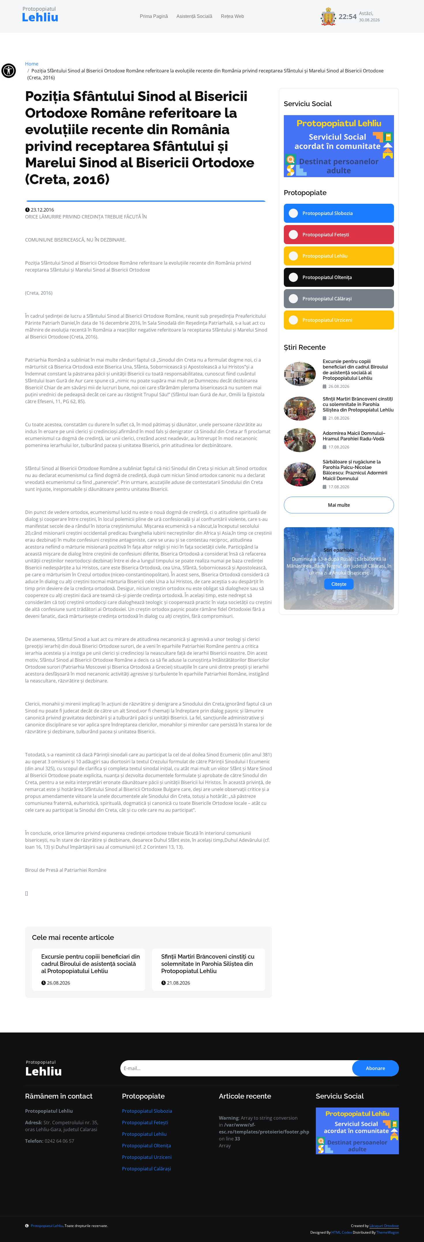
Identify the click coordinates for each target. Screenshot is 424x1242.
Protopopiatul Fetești (145, 1122)
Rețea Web (232, 16)
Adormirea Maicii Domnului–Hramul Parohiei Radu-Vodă (354, 436)
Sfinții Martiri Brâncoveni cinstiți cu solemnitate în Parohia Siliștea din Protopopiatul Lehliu (207, 963)
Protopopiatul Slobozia (147, 1111)
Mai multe (339, 505)
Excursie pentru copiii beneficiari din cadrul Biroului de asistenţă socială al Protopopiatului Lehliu (90, 963)
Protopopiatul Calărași (146, 1169)
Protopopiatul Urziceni (147, 1157)
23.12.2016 (42, 210)
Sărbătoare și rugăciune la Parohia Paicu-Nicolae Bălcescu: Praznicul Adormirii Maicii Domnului (355, 470)
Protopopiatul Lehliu (144, 1134)
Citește (338, 584)
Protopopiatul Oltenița (146, 1145)
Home (31, 64)
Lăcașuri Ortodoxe (384, 1225)
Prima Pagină (154, 16)
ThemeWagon (387, 1232)
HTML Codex (341, 1232)
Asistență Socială (194, 16)
